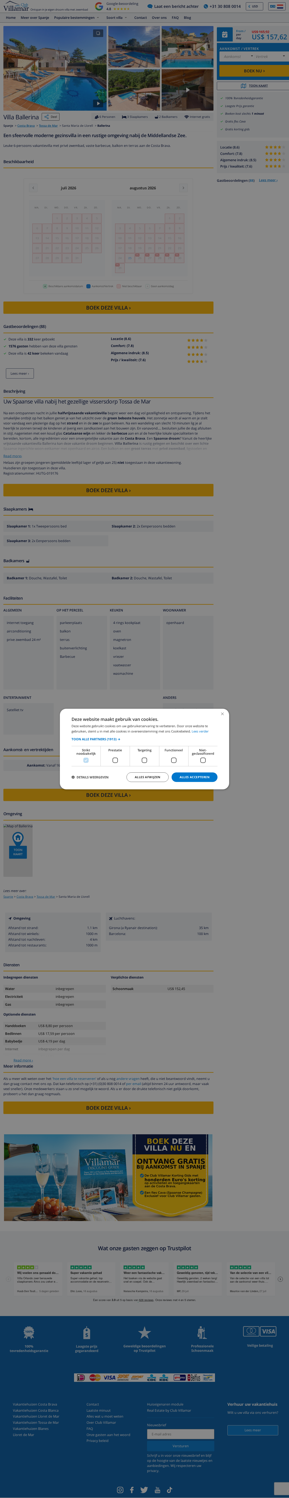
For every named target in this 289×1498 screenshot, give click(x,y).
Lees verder (200, 731)
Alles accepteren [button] (194, 777)
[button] (144, 739)
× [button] (222, 713)
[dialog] (144, 749)
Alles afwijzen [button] (147, 777)
